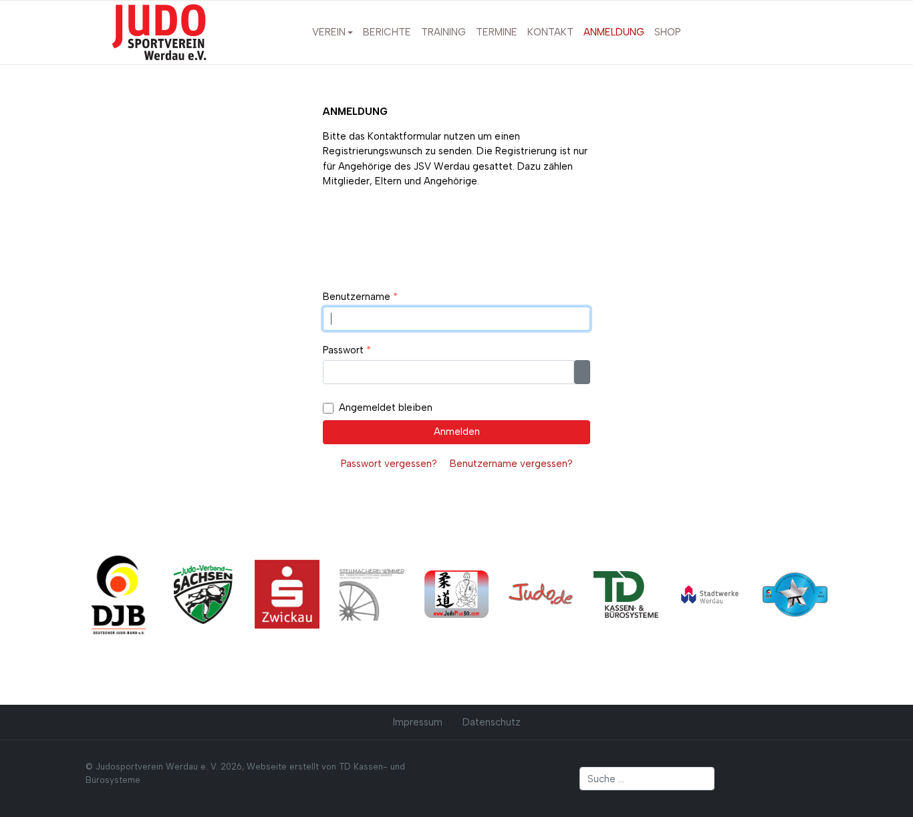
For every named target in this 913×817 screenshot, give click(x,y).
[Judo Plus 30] (456, 594)
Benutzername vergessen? (511, 464)
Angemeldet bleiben (385, 407)
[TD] (626, 594)
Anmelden (457, 432)
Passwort (347, 350)
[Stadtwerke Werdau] (710, 594)
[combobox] (647, 779)
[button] (332, 32)
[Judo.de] (541, 594)
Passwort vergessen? (389, 464)
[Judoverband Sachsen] (202, 594)
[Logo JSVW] (159, 31)
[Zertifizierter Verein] (795, 594)
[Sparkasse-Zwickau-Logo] (287, 594)
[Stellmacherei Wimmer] (372, 594)
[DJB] (118, 594)
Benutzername (360, 297)
